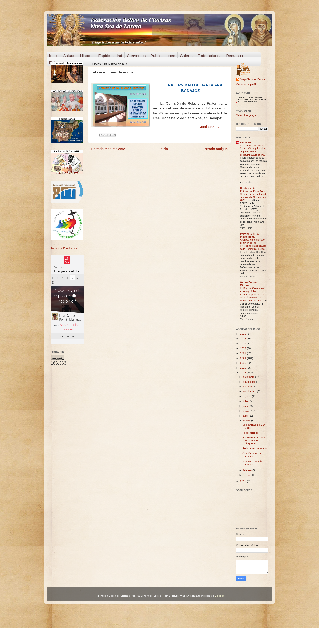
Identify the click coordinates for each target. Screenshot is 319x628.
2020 (243, 363)
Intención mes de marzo (252, 462)
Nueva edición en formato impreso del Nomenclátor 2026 (253, 197)
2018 (243, 372)
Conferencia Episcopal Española (252, 190)
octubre (248, 386)
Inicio (54, 56)
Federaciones (209, 56)
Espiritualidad (110, 56)
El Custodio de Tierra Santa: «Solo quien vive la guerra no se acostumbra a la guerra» (253, 150)
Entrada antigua (215, 149)
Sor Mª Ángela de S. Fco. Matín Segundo (254, 440)
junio (246, 406)
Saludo (69, 56)
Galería (186, 56)
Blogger (219, 595)
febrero (247, 470)
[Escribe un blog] (104, 135)
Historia (87, 56)
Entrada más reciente (108, 149)
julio (245, 401)
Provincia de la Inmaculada (249, 235)
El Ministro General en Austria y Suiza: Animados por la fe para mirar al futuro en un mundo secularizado (252, 294)
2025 (243, 338)
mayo (246, 411)
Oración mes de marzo (251, 455)
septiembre (250, 391)
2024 (243, 343)
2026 (243, 333)
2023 (243, 348)
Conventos (136, 56)
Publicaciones (162, 56)
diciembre (249, 376)
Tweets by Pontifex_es (64, 248)
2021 (243, 358)
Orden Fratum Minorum (248, 284)
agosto (247, 396)
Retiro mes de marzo (254, 448)
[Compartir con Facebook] (111, 135)
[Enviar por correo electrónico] (100, 135)
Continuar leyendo (213, 127)
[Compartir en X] (107, 135)
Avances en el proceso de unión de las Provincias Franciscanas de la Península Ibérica (253, 244)
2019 (243, 367)
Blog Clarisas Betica (252, 79)
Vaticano (245, 142)
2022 (243, 353)
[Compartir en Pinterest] (114, 135)
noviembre (249, 381)
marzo (247, 420)
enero (247, 475)
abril (246, 415)
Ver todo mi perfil (246, 84)
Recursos (234, 56)
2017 (243, 481)
